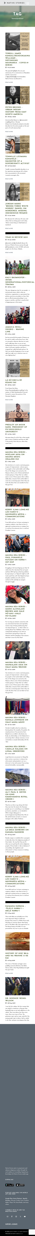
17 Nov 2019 (11, 461)
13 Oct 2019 (11, 753)
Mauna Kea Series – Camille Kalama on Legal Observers (16, 749)
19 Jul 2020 (11, 67)
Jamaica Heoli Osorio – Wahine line (14, 329)
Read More (9, 82)
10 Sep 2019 (11, 960)
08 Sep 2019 (11, 1003)
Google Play (8, 1198)
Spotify (25, 1198)
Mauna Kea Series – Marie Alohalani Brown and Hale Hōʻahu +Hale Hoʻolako (16, 611)
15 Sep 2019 (11, 913)
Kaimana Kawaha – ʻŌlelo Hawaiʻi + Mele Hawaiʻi (15, 908)
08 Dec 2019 (11, 287)
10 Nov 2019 (11, 564)
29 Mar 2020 (12, 116)
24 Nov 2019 (11, 434)
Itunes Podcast (17, 1198)
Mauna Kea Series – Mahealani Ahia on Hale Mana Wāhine (16, 665)
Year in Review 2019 (16, 237)
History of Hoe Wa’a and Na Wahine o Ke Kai (16, 956)
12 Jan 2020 (11, 215)
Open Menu (28, 3)
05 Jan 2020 (12, 239)
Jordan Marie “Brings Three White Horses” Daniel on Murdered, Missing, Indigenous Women (16, 208)
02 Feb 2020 (12, 166)
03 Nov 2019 (11, 618)
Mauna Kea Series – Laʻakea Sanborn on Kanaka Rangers (17, 830)
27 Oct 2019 (11, 669)
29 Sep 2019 (11, 834)
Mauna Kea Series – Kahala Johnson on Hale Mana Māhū (16, 720)
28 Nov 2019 (11, 385)
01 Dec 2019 (11, 334)
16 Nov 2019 (11, 519)
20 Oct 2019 (11, 724)
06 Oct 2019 (11, 801)
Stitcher (7, 1200)
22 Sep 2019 (11, 886)
